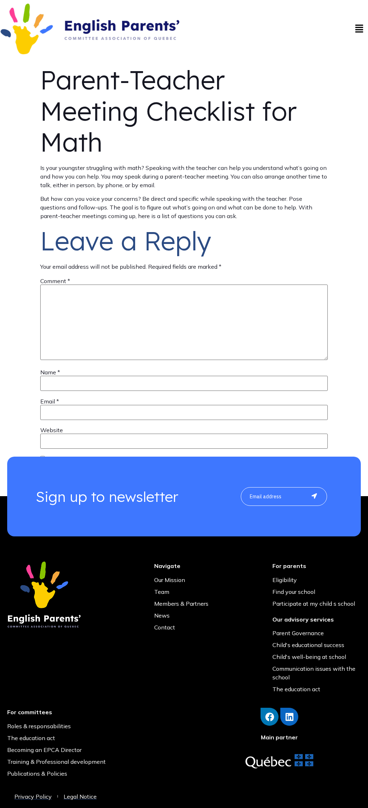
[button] (359, 29)
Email (49, 401)
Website (51, 430)
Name (50, 372)
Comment (55, 281)
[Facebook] (270, 717)
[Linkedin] (289, 717)
